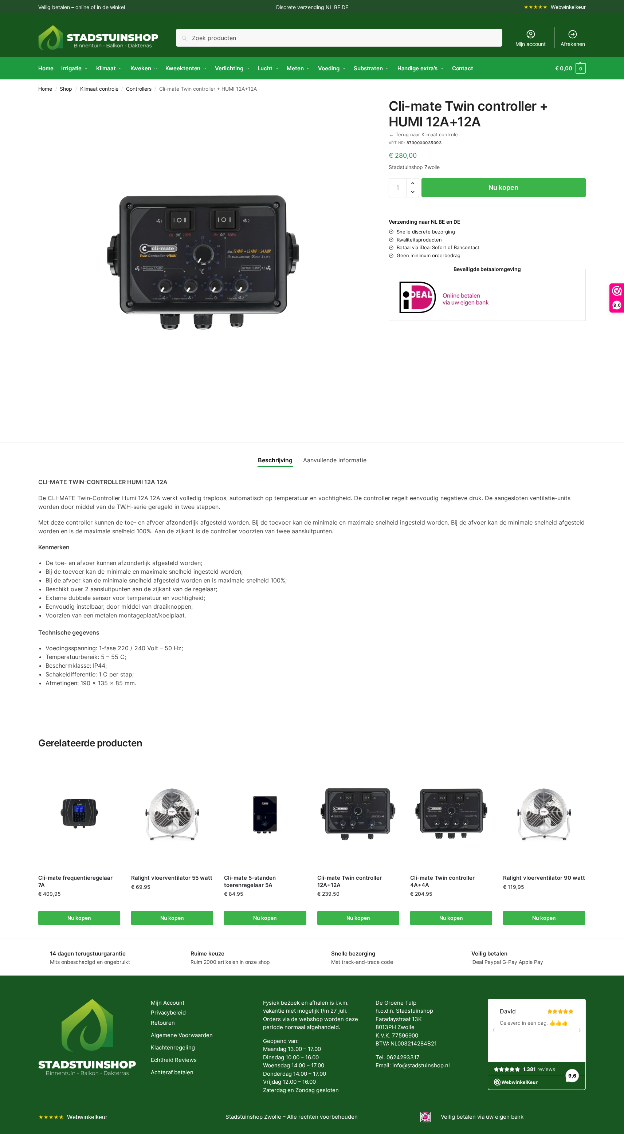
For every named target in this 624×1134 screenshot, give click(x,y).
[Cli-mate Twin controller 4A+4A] (451, 813)
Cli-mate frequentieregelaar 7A (75, 881)
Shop (66, 89)
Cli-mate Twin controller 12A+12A (349, 881)
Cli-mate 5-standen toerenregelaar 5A (250, 881)
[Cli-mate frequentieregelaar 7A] (79, 813)
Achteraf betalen (172, 1072)
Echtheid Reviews (174, 1059)
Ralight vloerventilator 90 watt (544, 877)
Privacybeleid (168, 1012)
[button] (570, 68)
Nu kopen (503, 187)
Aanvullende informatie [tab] (334, 460)
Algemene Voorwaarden (182, 1035)
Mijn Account (167, 1002)
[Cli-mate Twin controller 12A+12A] (358, 813)
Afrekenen (573, 44)
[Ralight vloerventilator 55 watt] (172, 813)
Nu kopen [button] (79, 918)
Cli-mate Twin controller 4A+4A (442, 881)
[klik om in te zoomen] (202, 262)
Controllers (139, 89)
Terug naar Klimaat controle (423, 135)
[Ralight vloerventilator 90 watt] (544, 813)
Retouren (163, 1022)
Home (45, 89)
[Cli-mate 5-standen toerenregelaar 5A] (265, 813)
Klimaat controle (99, 89)
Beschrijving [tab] (275, 460)
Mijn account (530, 44)
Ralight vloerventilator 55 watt (171, 877)
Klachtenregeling (173, 1047)
